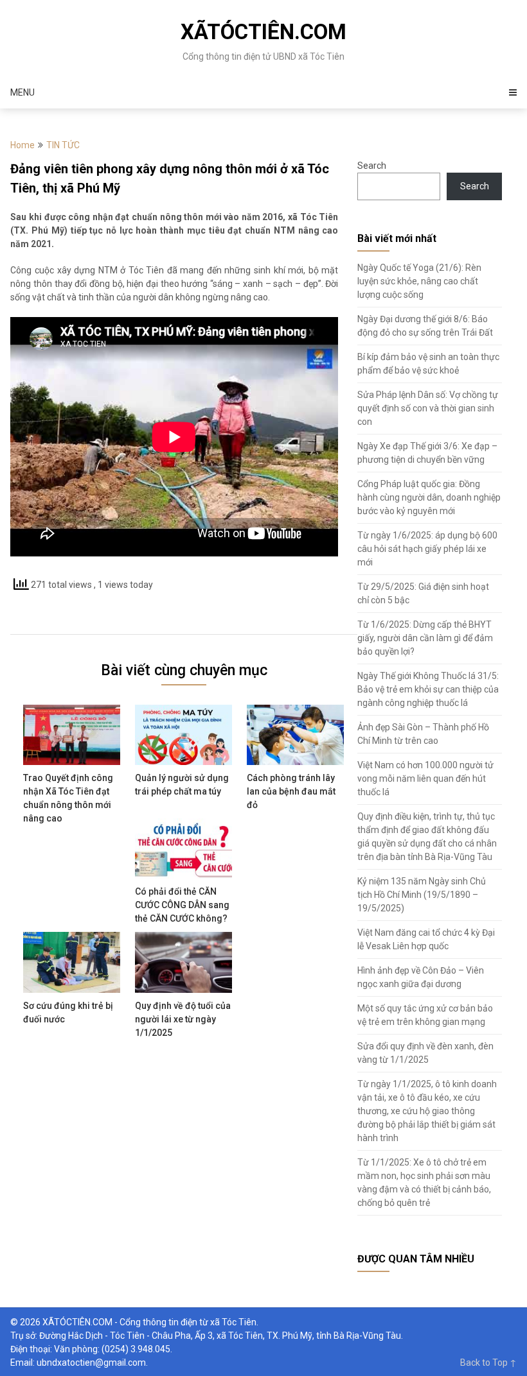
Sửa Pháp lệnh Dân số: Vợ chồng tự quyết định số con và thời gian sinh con (427, 408)
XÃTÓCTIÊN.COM (263, 31)
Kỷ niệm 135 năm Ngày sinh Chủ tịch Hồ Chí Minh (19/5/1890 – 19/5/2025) (421, 894)
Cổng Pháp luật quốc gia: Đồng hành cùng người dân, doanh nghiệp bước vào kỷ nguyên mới (429, 497)
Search (371, 165)
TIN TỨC (63, 145)
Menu (22, 92)
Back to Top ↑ (488, 1362)
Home (22, 145)
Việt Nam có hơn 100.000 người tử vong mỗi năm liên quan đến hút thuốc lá (425, 778)
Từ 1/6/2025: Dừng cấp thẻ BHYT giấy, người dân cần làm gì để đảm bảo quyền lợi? (425, 638)
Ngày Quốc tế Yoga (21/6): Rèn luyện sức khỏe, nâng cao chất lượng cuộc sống (419, 281)
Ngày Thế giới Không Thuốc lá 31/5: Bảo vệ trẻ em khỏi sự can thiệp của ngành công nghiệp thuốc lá (428, 689)
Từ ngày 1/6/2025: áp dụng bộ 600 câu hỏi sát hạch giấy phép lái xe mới (427, 548)
